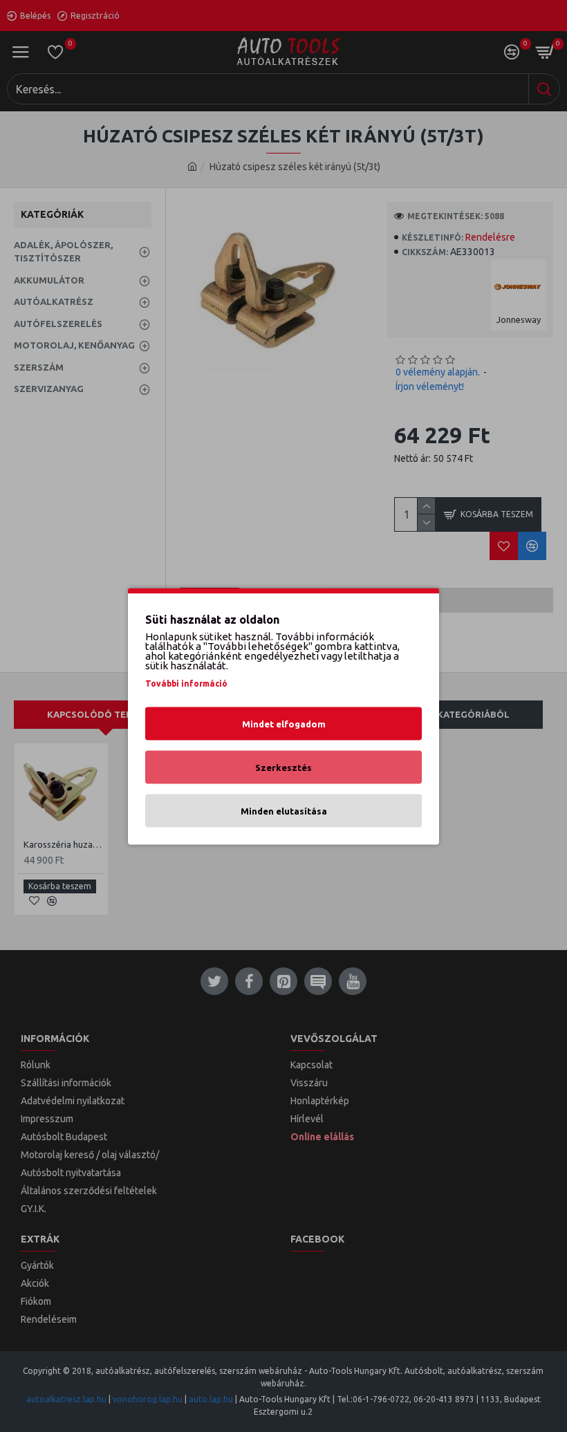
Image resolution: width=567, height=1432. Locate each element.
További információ (186, 682)
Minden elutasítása (284, 810)
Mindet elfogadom (284, 723)
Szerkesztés (283, 767)
